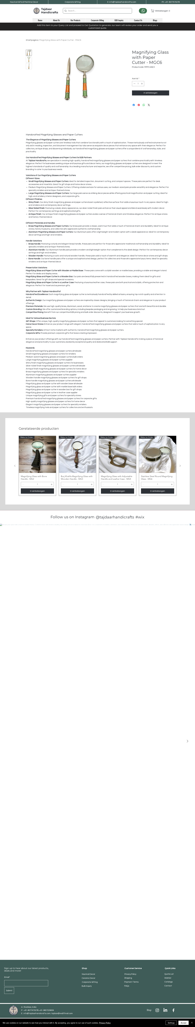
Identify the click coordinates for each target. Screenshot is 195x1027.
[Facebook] (173, 1010)
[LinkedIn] (165, 1010)
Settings (171, 1022)
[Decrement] (134, 83)
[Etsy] (149, 1010)
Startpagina (32, 40)
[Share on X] (148, 105)
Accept (183, 1022)
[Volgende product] (180, 465)
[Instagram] (157, 1010)
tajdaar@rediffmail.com (62, 1013)
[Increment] (142, 83)
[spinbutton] (138, 83)
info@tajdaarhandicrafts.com (37, 1013)
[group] (97, 466)
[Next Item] (187, 741)
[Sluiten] (191, 1023)
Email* (7, 977)
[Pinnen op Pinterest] (138, 105)
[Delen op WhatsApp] (143, 105)
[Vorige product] (14, 465)
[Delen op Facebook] (133, 105)
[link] (156, 10)
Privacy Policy (105, 1022)
